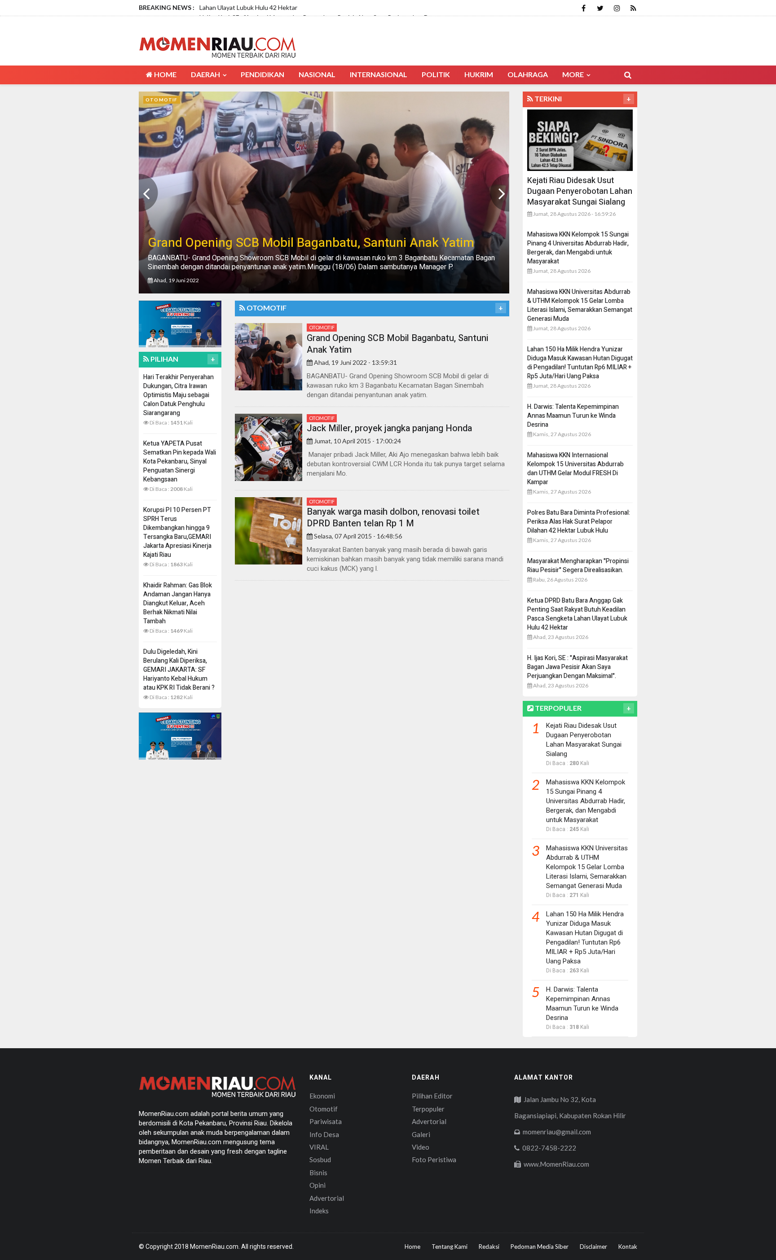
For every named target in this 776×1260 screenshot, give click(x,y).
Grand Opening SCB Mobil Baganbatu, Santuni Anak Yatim (397, 344)
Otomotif (322, 327)
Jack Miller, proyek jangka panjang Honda (389, 428)
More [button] (573, 74)
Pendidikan (262, 74)
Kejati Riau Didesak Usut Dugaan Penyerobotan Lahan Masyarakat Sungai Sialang (579, 191)
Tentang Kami (449, 1246)
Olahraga (527, 74)
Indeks (319, 1211)
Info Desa (324, 1134)
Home (164, 74)
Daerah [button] (206, 74)
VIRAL (319, 1147)
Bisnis (318, 1172)
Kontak (627, 1246)
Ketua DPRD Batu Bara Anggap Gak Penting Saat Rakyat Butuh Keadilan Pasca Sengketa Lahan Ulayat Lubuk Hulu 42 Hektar (577, 614)
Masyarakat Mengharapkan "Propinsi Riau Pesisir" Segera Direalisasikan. (578, 565)
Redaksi (489, 1246)
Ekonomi (322, 1096)
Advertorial (326, 1198)
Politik (436, 74)
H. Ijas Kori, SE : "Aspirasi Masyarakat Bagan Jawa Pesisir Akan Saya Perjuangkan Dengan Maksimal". (577, 667)
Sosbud (320, 1159)
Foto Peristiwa (434, 1159)
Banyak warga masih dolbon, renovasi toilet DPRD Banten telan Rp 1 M (393, 517)
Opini (317, 1185)
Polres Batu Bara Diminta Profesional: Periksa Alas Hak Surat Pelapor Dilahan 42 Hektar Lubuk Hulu (578, 521)
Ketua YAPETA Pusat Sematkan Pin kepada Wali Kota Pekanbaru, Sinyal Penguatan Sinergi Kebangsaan (179, 461)
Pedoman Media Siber (540, 1246)
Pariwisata (325, 1121)
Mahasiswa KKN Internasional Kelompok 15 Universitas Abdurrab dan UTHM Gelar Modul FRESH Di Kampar (575, 469)
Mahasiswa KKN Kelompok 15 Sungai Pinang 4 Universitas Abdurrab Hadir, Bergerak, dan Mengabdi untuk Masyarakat (578, 248)
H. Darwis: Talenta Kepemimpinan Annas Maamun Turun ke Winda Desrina (573, 415)
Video (420, 1147)
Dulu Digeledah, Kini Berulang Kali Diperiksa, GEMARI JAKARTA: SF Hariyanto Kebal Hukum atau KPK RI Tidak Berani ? (179, 669)
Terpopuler (428, 1109)
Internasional (378, 74)
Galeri (421, 1134)
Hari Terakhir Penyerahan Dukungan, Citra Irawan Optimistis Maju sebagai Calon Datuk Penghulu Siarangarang (178, 395)
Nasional (317, 74)
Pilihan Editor (432, 1096)
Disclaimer (593, 1246)
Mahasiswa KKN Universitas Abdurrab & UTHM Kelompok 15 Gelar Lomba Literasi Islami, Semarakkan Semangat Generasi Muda (579, 305)
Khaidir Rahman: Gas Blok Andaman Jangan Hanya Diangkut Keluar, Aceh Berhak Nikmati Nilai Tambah (177, 603)
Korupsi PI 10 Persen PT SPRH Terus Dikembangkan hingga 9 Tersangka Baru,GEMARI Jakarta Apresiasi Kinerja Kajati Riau (177, 532)
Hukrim (478, 74)
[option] (324, 192)
